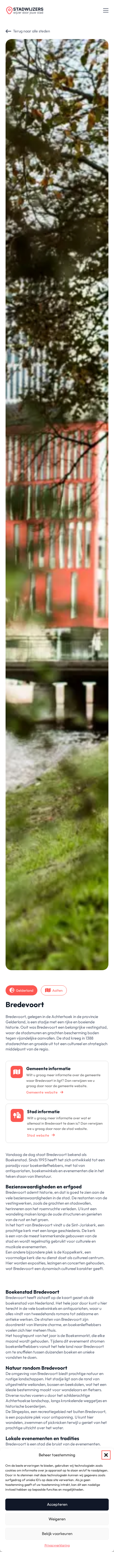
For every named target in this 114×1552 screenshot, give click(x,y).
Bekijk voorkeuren (57, 1533)
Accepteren (57, 1504)
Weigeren (57, 1518)
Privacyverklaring (57, 1545)
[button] (106, 1455)
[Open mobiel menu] (105, 10)
